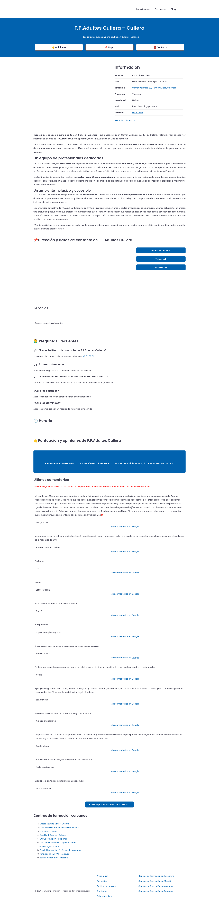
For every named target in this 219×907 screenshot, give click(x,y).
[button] (182, 9)
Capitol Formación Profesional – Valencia (60, 850)
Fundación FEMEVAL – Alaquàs (54, 853)
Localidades (143, 9)
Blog (173, 9)
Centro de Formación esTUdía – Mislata (59, 827)
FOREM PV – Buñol (48, 831)
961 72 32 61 (88, 356)
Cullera (125, 36)
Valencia (135, 36)
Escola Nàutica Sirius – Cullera (54, 823)
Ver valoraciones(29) (125, 120)
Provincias (160, 9)
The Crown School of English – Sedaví (58, 842)
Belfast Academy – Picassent (54, 857)
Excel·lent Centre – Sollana (53, 835)
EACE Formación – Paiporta (53, 838)
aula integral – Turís (49, 846)
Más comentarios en (125, 526)
